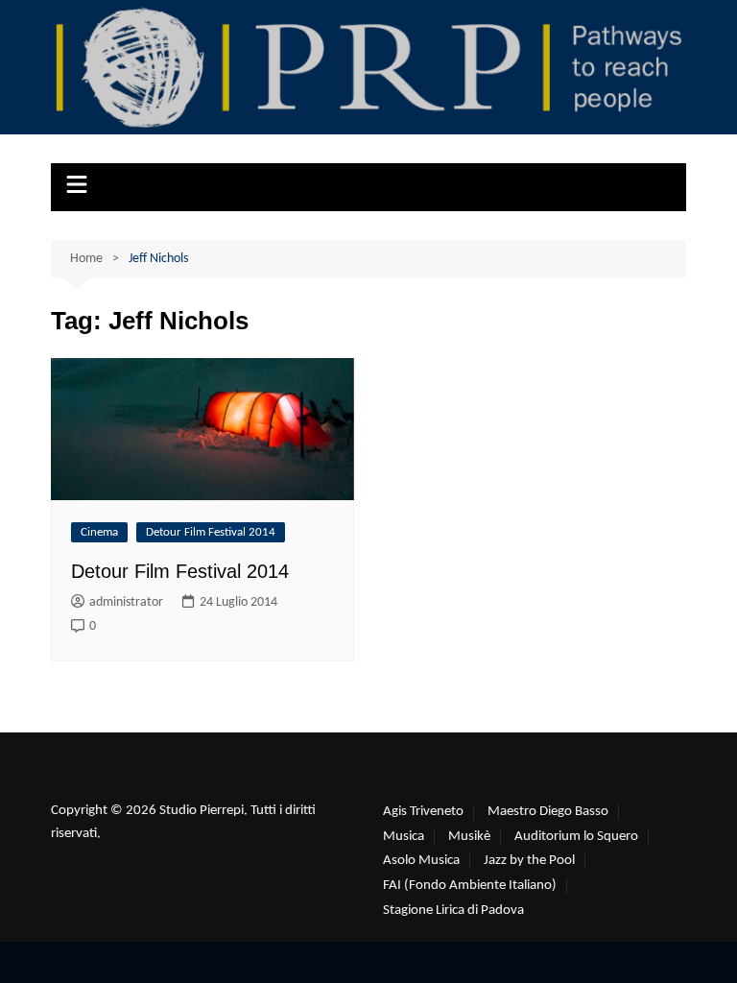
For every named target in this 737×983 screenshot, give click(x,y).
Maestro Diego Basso (547, 811)
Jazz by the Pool (529, 860)
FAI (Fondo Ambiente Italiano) (470, 885)
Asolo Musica (421, 860)
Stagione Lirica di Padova (453, 910)
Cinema (99, 532)
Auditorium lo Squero (576, 836)
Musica (403, 836)
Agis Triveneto (423, 811)
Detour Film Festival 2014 (210, 532)
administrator (126, 602)
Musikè (469, 836)
